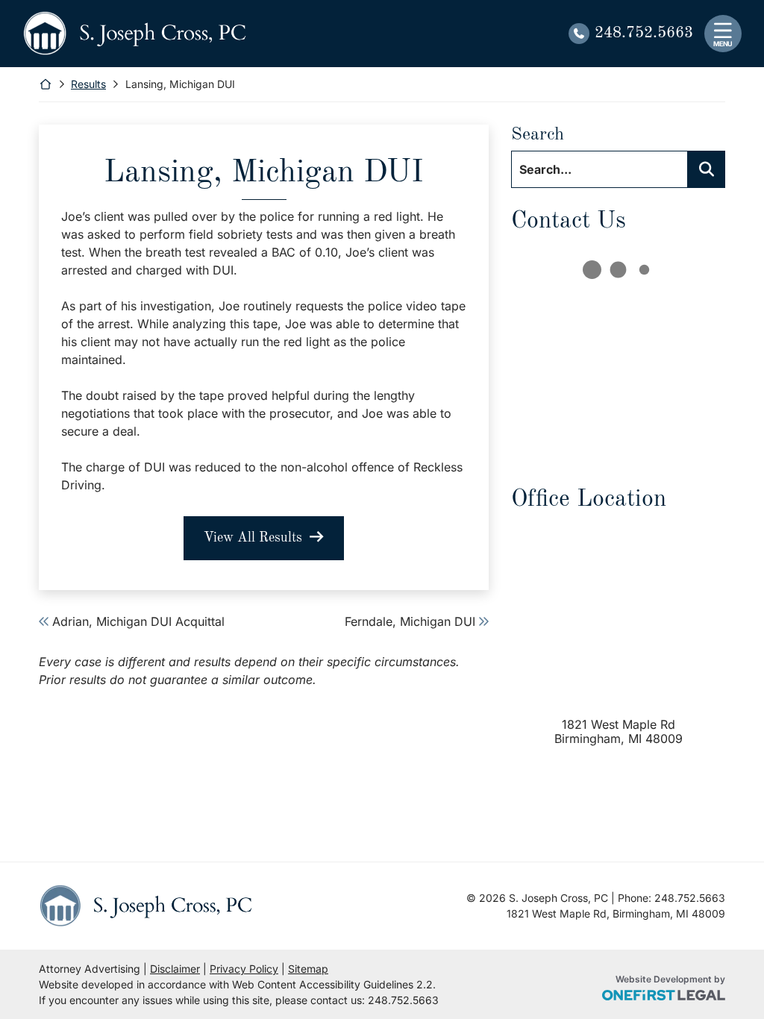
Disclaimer (175, 968)
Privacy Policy (244, 968)
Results (88, 84)
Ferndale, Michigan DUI (410, 621)
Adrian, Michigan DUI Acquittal (138, 621)
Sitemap (308, 968)
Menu (723, 44)
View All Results (253, 538)
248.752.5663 (644, 33)
